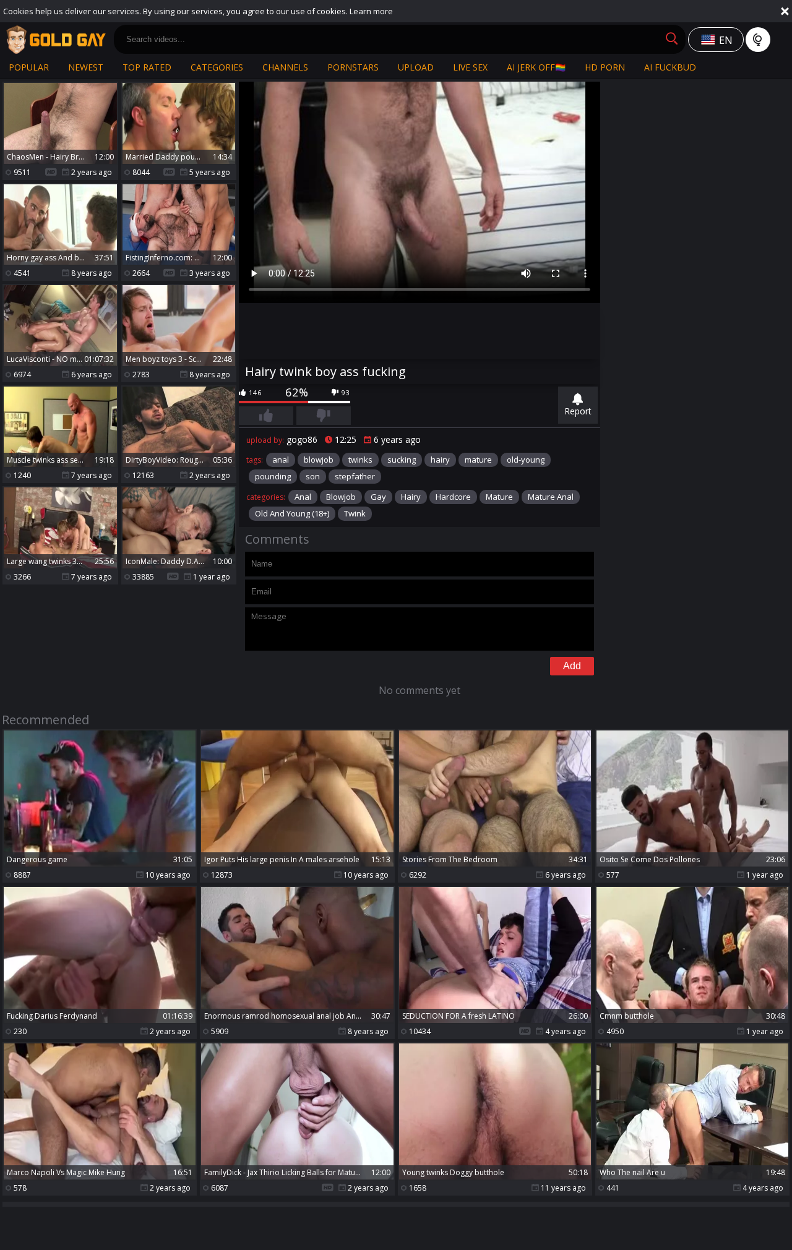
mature (478, 459)
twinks (360, 459)
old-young (525, 459)
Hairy (411, 496)
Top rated (147, 67)
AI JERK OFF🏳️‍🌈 (536, 67)
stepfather (355, 476)
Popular (29, 67)
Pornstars (353, 67)
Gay (378, 496)
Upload (416, 67)
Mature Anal (551, 496)
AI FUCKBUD (670, 67)
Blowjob (341, 496)
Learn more (371, 11)
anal (280, 459)
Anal (303, 496)
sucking (401, 459)
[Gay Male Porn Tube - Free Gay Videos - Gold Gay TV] (55, 39)
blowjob (319, 459)
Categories (217, 67)
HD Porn (605, 67)
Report (578, 411)
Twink (355, 513)
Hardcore (453, 496)
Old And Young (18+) (292, 513)
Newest (85, 67)
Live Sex (470, 67)
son (313, 476)
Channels (285, 67)
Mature (499, 496)
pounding (273, 476)
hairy (440, 459)
